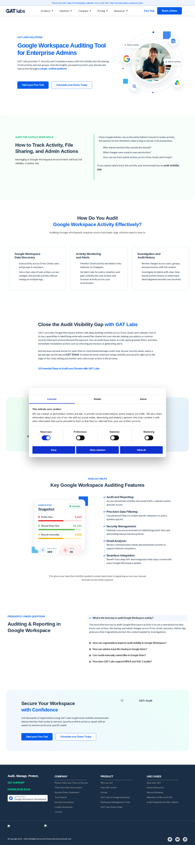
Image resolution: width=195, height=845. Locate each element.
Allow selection (97, 449)
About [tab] (143, 399)
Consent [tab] (51, 399)
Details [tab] (97, 399)
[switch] (80, 437)
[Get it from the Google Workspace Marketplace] (28, 798)
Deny (53, 449)
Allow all (141, 449)
